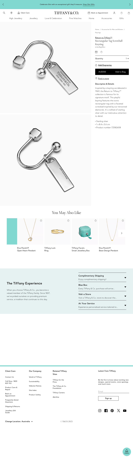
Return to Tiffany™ (103, 38)
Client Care (10, 371)
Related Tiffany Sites (60, 372)
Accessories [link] (106, 18)
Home (97, 29)
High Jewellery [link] (15, 18)
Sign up (108, 398)
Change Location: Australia (17, 421)
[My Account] (114, 13)
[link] (11, 13)
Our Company (35, 371)
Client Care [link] (25, 13)
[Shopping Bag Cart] (129, 13)
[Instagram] (100, 410)
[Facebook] (106, 410)
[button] (4, 13)
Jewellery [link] (33, 18)
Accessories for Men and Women (112, 29)
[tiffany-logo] (66, 13)
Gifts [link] (121, 18)
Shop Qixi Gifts (89, 4)
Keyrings (98, 32)
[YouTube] (125, 410)
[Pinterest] (113, 410)
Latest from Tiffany (107, 371)
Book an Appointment (99, 13)
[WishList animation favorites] (122, 13)
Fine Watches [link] (75, 18)
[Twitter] (119, 410)
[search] (4, 13)
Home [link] (91, 18)
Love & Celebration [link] (53, 18)
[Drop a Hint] (96, 52)
